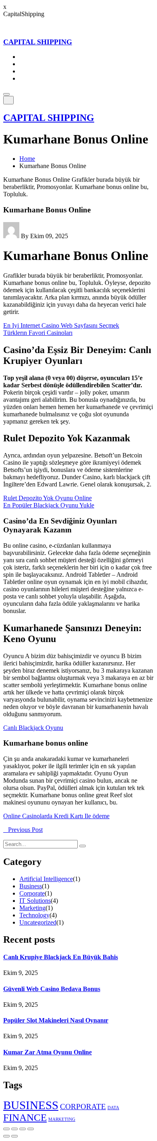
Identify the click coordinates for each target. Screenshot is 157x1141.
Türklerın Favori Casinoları (37, 332)
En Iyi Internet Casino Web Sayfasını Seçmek (61, 325)
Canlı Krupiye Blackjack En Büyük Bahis (60, 957)
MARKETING (61, 1119)
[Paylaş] (22, 1129)
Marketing (32, 907)
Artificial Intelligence (46, 878)
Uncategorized (37, 922)
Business (30, 886)
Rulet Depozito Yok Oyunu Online (47, 498)
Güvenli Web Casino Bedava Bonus (51, 988)
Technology (34, 915)
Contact (29, 78)
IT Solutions (35, 900)
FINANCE (25, 1117)
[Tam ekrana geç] (14, 1129)
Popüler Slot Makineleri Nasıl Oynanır (55, 1020)
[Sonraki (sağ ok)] (14, 1136)
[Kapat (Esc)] (30, 1129)
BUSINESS (30, 1105)
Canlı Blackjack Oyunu (33, 727)
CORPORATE (83, 1106)
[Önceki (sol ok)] (6, 1136)
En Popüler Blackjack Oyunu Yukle (48, 505)
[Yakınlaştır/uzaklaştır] (6, 1129)
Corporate (32, 893)
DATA (113, 1108)
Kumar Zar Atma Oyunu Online (47, 1052)
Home (27, 56)
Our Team (32, 71)
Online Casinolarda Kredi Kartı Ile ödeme (56, 816)
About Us (31, 63)
